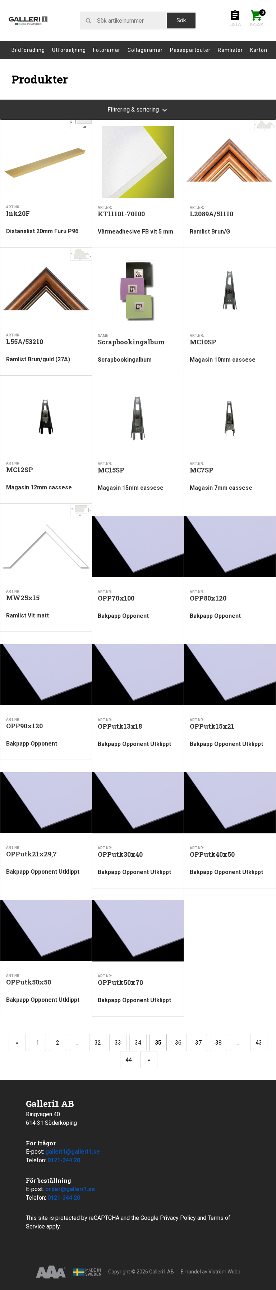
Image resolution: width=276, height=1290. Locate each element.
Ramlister (230, 50)
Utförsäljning (69, 50)
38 (218, 1042)
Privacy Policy (178, 1217)
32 (98, 1042)
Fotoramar (106, 50)
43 (259, 1042)
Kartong (260, 50)
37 (198, 1042)
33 (118, 1042)
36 (178, 1042)
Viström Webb (224, 1272)
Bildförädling (28, 50)
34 (138, 1042)
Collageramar (145, 50)
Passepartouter (190, 50)
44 (128, 1059)
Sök (181, 20)
